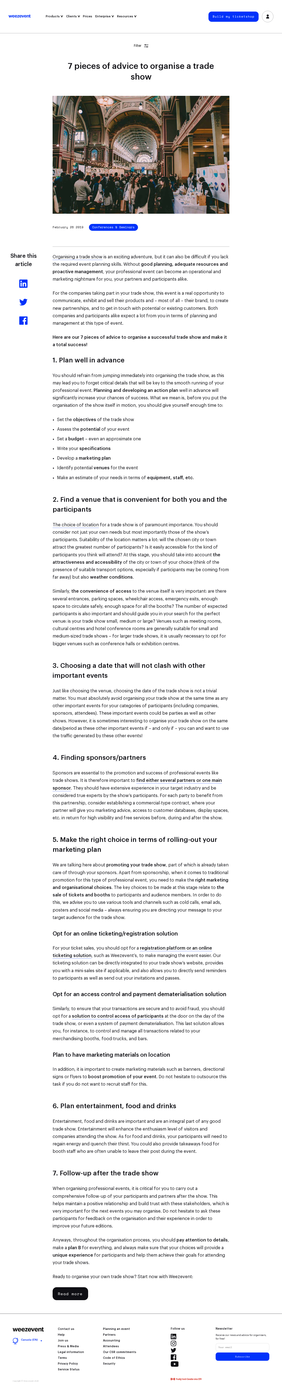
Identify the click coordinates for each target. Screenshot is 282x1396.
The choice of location (76, 525)
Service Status (69, 1369)
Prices (87, 16)
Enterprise (103, 16)
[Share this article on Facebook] (23, 323)
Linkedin (173, 1336)
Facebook (173, 1357)
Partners (109, 1334)
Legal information (71, 1352)
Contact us (66, 1329)
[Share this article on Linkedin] (23, 286)
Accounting (111, 1340)
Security (109, 1363)
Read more (70, 1294)
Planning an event (116, 1329)
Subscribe (242, 1356)
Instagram (173, 1343)
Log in (267, 16)
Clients (72, 16)
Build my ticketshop (233, 16)
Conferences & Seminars (113, 227)
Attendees (111, 1346)
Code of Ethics (114, 1358)
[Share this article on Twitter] (23, 305)
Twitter (173, 1350)
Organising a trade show (77, 257)
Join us (63, 1340)
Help (61, 1334)
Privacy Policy (68, 1363)
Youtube (175, 1364)
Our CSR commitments (119, 1352)
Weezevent (26, 16)
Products (53, 16)
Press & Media (68, 1346)
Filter (137, 45)
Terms (62, 1358)
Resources (125, 16)
